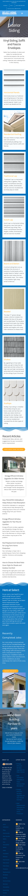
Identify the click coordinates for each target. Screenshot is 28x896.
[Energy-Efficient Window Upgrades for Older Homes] (14, 464)
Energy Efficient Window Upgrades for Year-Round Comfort (11, 521)
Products (5, 869)
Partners (5, 856)
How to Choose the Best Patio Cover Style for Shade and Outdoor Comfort (13, 565)
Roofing (5, 878)
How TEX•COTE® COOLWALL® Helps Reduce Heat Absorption (21, 781)
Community (6, 833)
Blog (4, 830)
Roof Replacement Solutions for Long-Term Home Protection (13, 545)
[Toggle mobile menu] (22, 13)
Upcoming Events (6, 891)
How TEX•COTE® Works (6, 844)
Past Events (6, 859)
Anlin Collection (5, 826)
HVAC (4, 850)
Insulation (6, 853)
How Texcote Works (6, 838)
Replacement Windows (6, 873)
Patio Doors (6, 866)
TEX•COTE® (6, 887)
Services (5, 884)
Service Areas (6, 881)
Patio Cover (6, 862)
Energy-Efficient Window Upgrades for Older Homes (21, 768)
